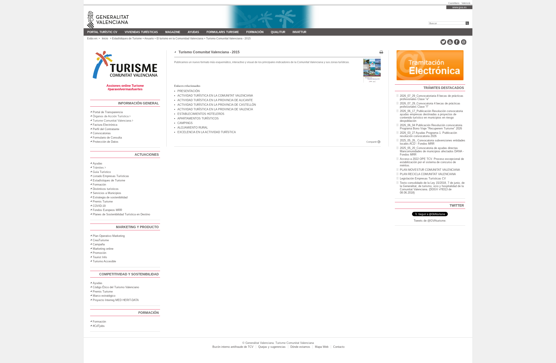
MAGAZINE (172, 32)
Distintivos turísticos (106, 189)
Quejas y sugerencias (272, 346)
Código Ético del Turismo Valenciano (116, 287)
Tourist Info (100, 257)
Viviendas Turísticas (141, 32)
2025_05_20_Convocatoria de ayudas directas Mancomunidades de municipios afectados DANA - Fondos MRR (432, 151)
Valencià (466, 2)
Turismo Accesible (104, 261)
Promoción (99, 252)
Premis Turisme (103, 201)
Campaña (99, 244)
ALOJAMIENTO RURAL (192, 127)
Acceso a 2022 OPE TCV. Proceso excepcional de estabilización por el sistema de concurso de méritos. (432, 162)
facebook (457, 42)
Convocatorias (102, 133)
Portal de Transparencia (108, 112)
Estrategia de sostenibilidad (110, 197)
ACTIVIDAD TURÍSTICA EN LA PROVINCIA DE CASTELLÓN (216, 104)
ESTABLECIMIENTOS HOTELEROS (200, 113)
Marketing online (103, 248)
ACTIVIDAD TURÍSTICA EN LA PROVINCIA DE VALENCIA (215, 109)
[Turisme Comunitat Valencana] (125, 78)
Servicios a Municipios (107, 193)
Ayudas (97, 163)
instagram (463, 42)
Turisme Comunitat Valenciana (115, 16)
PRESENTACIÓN (188, 91)
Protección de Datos (105, 141)
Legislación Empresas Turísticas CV (423, 178)
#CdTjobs (99, 326)
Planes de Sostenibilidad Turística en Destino (121, 214)
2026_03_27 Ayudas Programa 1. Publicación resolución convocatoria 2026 (428, 134)
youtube (450, 42)
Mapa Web (321, 346)
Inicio (105, 38)
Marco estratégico (104, 295)
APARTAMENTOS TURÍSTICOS (198, 118)
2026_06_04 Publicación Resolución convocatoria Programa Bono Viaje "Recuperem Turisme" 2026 (431, 127)
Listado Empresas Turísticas (111, 176)
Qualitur (278, 32)
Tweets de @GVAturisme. (430, 220)
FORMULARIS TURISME (223, 32)
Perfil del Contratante (106, 129)
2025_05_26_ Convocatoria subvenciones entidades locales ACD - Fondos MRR (432, 142)
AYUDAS (193, 32)
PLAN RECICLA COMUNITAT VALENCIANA (428, 174)
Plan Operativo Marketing (109, 236)
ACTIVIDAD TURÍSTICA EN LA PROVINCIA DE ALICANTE (215, 100)
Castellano (453, 2)
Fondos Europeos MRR (107, 210)
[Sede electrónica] (430, 79)
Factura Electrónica (105, 124)
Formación (254, 32)
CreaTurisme (101, 240)
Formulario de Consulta (107, 137)
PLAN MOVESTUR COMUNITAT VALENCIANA (430, 169)
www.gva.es (459, 7)
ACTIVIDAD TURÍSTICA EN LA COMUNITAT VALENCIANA (215, 95)
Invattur (299, 32)
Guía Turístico (102, 172)
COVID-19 (99, 205)
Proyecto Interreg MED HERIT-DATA (116, 300)
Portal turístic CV (102, 32)
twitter (443, 42)
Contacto (338, 346)
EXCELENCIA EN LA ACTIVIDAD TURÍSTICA (206, 132)
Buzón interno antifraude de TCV (232, 346)
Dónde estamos (300, 346)
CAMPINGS (185, 123)
